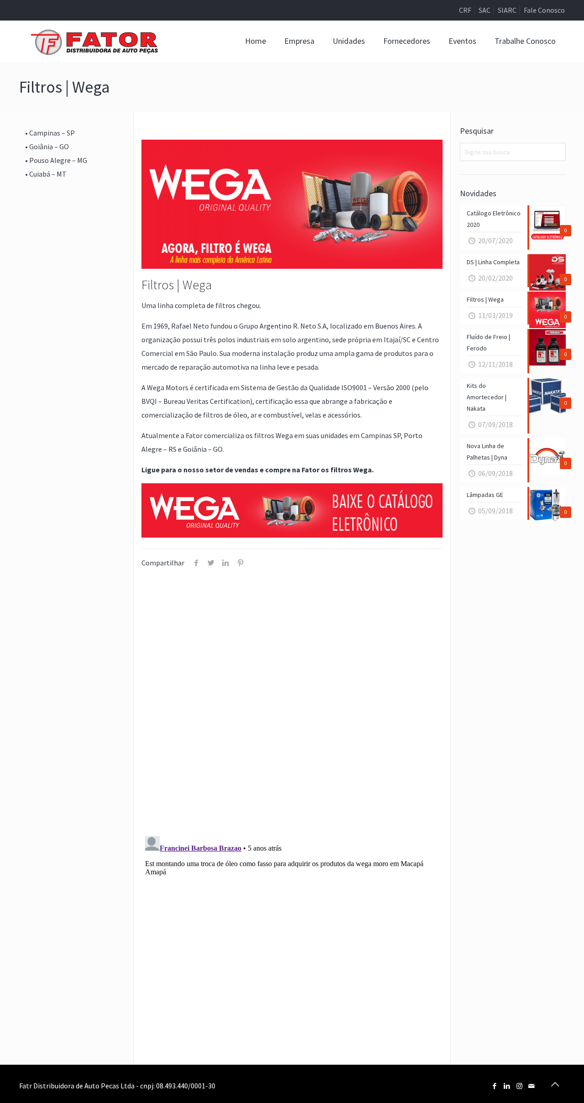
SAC (484, 10)
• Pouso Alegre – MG (56, 160)
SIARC (507, 10)
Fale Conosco (544, 10)
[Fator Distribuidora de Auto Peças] (94, 41)
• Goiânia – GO (47, 146)
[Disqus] (292, 709)
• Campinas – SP (50, 132)
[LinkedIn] (507, 1086)
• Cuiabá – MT (46, 173)
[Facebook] (495, 1086)
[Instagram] (519, 1086)
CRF (465, 10)
